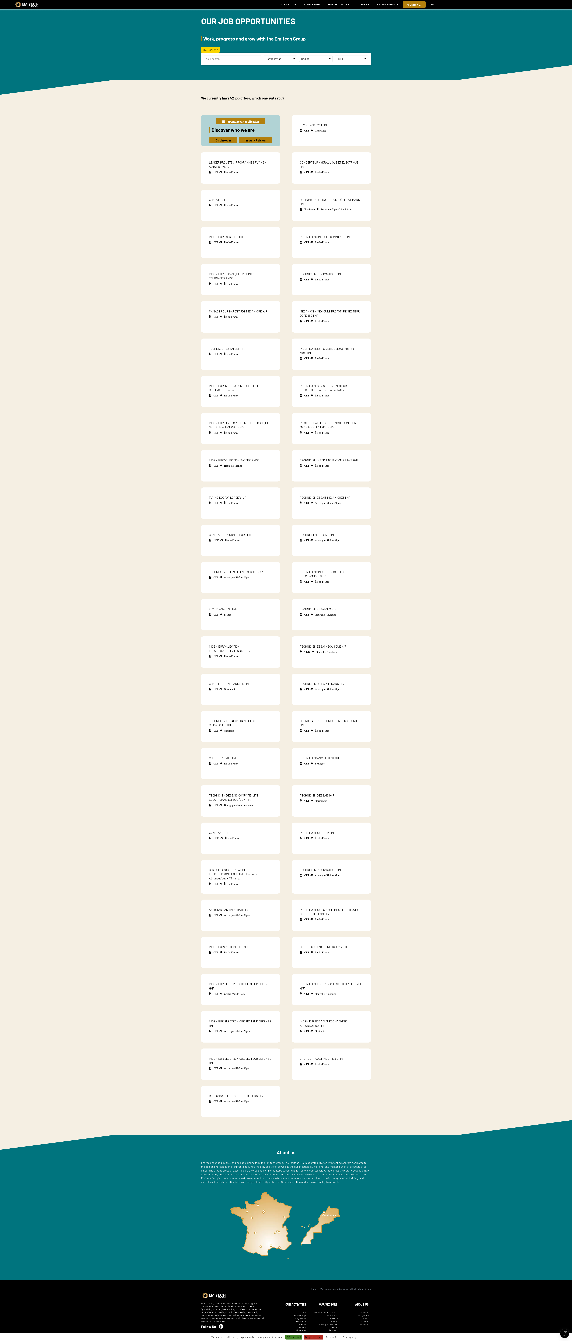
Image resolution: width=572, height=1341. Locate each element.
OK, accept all (294, 1337)
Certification (300, 1321)
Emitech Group (387, 4)
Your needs (312, 4)
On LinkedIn (223, 140)
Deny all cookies (313, 1337)
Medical (334, 1327)
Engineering (300, 1318)
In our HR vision (255, 140)
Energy (334, 1321)
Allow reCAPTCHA (210, 50)
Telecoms (333, 1330)
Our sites (365, 1321)
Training (302, 1324)
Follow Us (208, 1326)
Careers (363, 4)
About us (365, 1312)
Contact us (364, 1324)
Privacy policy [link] (349, 1337)
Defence (334, 1318)
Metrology (302, 1327)
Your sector (287, 4)
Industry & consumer (328, 1324)
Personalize (332, 1337)
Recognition (363, 1315)
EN (432, 4)
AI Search (413, 4)
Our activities (338, 4)
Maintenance (300, 1330)
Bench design (300, 1315)
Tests (303, 1312)
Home (314, 1288)
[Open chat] (564, 1333)
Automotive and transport (326, 1312)
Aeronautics (332, 1315)
